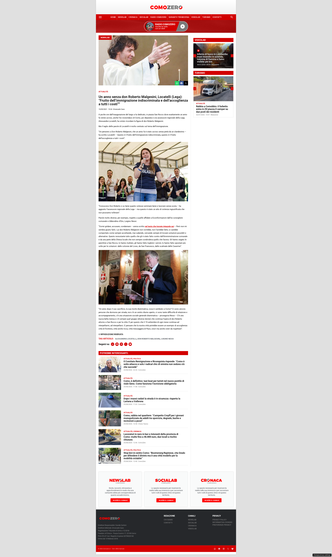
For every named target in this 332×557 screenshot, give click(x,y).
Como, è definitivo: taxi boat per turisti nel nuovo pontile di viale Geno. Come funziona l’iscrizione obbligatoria (154, 382)
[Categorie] (100, 17)
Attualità (103, 92)
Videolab (195, 17)
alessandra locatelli (125, 339)
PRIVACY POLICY (219, 520)
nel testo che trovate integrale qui (159, 226)
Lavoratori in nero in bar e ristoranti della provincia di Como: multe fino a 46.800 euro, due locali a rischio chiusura (151, 437)
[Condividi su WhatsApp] (177, 83)
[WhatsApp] (112, 344)
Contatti (217, 17)
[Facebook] (117, 344)
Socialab (144, 17)
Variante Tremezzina (179, 17)
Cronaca (133, 17)
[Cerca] (232, 17)
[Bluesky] (130, 344)
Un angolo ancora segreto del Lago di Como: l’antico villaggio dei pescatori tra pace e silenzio (212, 109)
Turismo (206, 17)
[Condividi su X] (186, 83)
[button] (166, 26)
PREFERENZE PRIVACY (221, 525)
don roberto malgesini (148, 339)
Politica (137, 359)
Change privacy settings (322, 555)
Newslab (122, 17)
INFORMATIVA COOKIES (222, 522)
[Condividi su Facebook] (181, 83)
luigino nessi (167, 339)
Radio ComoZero (158, 17)
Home (113, 17)
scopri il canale (120, 500)
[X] (125, 344)
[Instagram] (121, 344)
